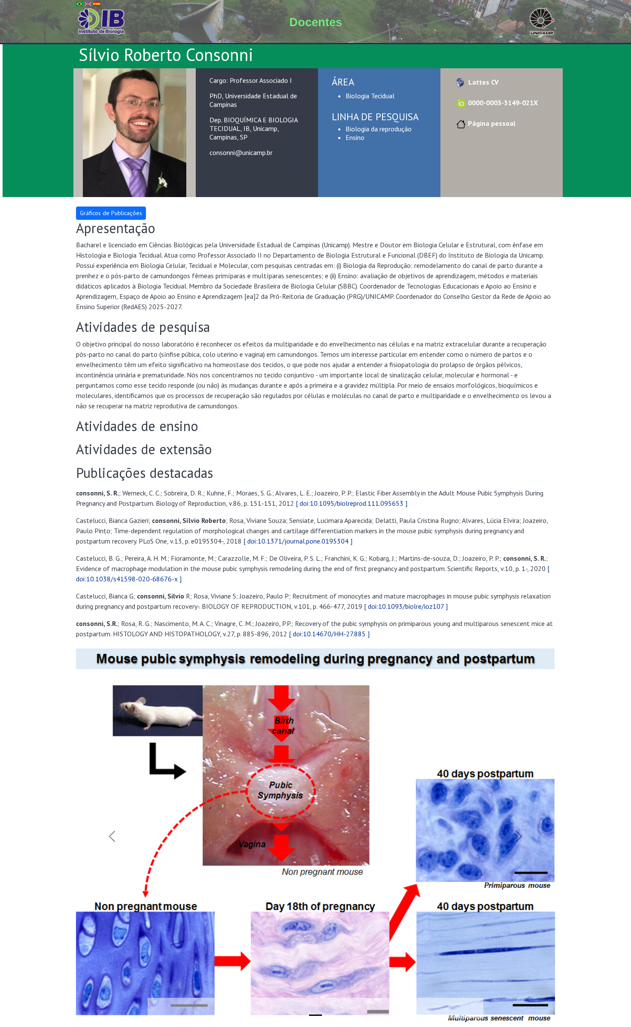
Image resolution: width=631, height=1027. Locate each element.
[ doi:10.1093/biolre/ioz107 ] (406, 606)
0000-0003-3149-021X (503, 102)
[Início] (101, 20)
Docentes (315, 22)
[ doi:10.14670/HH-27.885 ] (329, 633)
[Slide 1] (315, 1015)
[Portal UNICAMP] (542, 20)
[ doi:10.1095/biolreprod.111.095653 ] (351, 503)
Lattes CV (483, 82)
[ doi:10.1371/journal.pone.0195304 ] (297, 541)
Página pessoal (492, 123)
